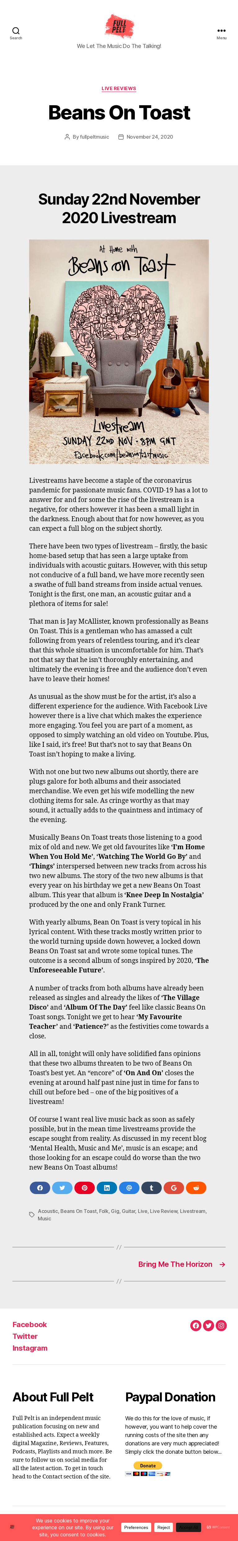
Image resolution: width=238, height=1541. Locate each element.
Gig (115, 1211)
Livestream (192, 1211)
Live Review (163, 1211)
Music (44, 1218)
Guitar (128, 1211)
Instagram (29, 1348)
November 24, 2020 (150, 137)
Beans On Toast (78, 1211)
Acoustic (48, 1211)
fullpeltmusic (94, 137)
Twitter (24, 1336)
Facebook (29, 1324)
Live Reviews (119, 88)
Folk (103, 1211)
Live (143, 1211)
